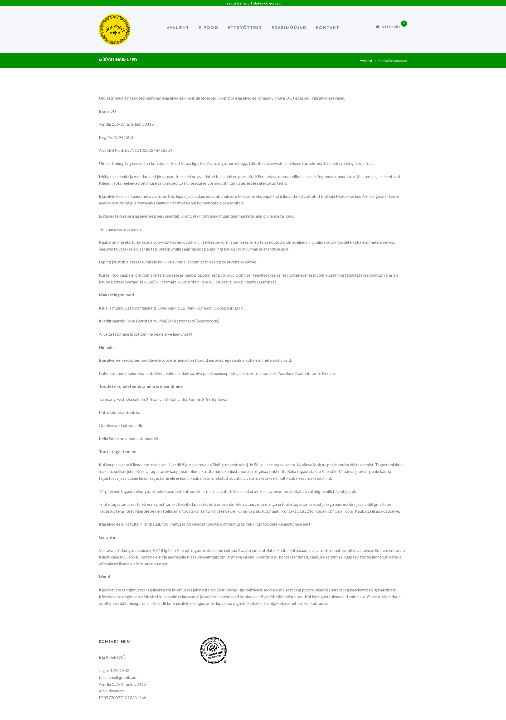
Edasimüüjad (288, 28)
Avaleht (178, 28)
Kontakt (327, 28)
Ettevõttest (244, 28)
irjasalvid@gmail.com (373, 504)
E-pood (208, 28)
